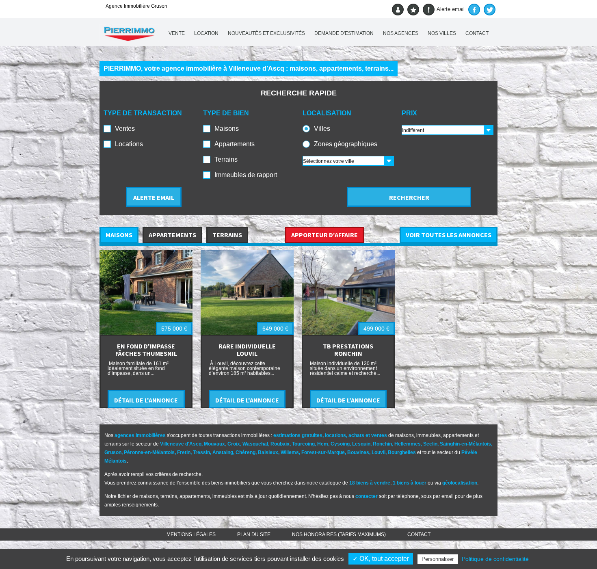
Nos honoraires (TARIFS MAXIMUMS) (339, 534)
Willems (290, 452)
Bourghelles (402, 452)
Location (206, 33)
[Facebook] (474, 9)
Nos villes (442, 33)
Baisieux (268, 452)
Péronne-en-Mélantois (149, 452)
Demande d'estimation (344, 33)
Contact (477, 33)
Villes (322, 128)
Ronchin (382, 444)
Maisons (226, 128)
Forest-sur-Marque (323, 452)
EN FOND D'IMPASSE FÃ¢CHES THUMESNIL (146, 349)
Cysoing (340, 444)
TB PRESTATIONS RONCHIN (348, 349)
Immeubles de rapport (245, 174)
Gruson (112, 452)
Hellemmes (407, 444)
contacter (366, 496)
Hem (322, 444)
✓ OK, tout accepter (381, 558)
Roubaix (280, 444)
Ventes (125, 128)
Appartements (234, 144)
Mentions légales (191, 534)
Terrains (226, 159)
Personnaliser (438, 559)
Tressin (201, 452)
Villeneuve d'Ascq (180, 444)
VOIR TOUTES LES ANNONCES (448, 235)
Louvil (378, 452)
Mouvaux (214, 444)
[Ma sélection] (413, 9)
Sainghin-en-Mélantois (465, 444)
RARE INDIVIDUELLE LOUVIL (247, 349)
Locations (129, 144)
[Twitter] (489, 9)
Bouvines (358, 452)
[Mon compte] (398, 9)
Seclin (430, 444)
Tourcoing (303, 444)
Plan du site (253, 534)
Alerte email (451, 9)
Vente (177, 33)
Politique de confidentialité (495, 559)
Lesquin (361, 444)
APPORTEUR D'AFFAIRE (324, 235)
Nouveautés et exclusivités (266, 33)
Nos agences (400, 33)
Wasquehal (255, 444)
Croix (233, 444)
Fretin (183, 452)
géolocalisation (459, 483)
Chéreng (245, 452)
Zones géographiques (345, 144)
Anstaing (222, 452)
